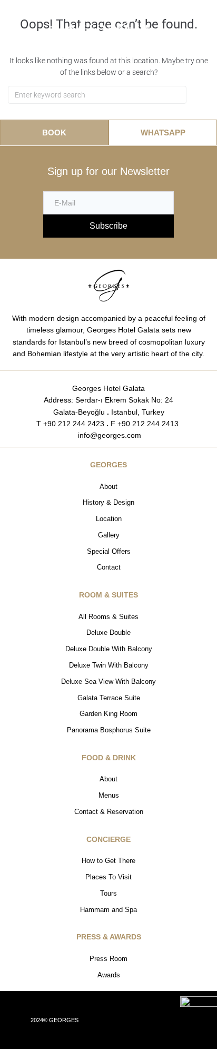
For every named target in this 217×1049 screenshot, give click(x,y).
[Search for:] (97, 95)
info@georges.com (108, 435)
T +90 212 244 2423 (70, 423)
